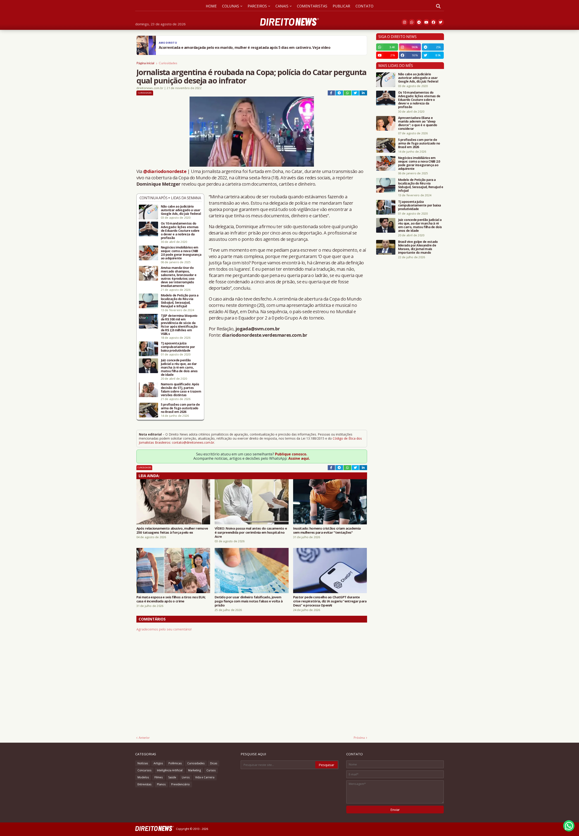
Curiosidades (168, 63)
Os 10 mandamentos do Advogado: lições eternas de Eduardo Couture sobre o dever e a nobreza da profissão (180, 231)
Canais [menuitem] (281, 6)
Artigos (158, 763)
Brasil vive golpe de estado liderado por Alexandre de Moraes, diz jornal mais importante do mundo (418, 247)
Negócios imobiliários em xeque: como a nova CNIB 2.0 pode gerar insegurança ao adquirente (181, 253)
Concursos (144, 770)
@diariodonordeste (164, 171)
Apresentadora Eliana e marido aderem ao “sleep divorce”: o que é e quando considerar (417, 123)
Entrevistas (144, 784)
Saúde (172, 777)
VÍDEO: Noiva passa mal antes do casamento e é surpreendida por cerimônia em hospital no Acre (251, 532)
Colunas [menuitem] (230, 6)
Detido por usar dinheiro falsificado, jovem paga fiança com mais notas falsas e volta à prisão (248, 601)
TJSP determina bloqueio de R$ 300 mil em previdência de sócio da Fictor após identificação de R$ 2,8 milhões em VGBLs (179, 325)
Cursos (211, 770)
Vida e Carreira (204, 777)
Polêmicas (175, 763)
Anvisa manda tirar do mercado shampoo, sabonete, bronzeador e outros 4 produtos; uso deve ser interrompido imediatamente (179, 277)
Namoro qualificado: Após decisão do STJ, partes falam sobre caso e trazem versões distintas (181, 389)
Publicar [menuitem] (341, 6)
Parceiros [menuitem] (257, 6)
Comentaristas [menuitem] (312, 6)
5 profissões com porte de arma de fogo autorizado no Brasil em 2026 (180, 408)
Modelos (143, 777)
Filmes (158, 777)
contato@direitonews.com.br (193, 442)
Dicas (213, 763)
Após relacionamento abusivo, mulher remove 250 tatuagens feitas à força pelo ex (172, 530)
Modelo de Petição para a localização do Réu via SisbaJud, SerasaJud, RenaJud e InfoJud (180, 301)
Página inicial (145, 63)
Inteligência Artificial (170, 770)
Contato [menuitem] (364, 6)
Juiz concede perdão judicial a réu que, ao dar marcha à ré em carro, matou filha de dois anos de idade (179, 367)
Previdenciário (180, 784)
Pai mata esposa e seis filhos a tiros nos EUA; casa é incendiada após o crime (171, 599)
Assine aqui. (299, 458)
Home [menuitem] (211, 6)
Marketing (194, 770)
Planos (161, 784)
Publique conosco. (291, 454)
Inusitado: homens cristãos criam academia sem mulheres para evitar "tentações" (327, 530)
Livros (186, 777)
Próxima (359, 737)
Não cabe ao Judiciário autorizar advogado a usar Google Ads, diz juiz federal (181, 210)
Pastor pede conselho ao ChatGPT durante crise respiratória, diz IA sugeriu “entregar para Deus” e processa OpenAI (330, 601)
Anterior (144, 737)
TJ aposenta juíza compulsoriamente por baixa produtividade (178, 346)
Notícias (143, 763)
